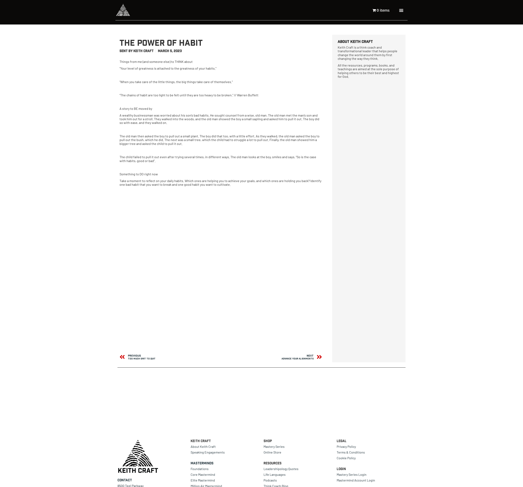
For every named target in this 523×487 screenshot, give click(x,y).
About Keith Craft (203, 446)
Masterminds (202, 463)
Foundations (200, 469)
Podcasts (270, 480)
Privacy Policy (346, 446)
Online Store (272, 452)
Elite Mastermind (203, 480)
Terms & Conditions (351, 452)
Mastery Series (274, 446)
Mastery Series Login (352, 474)
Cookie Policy (346, 458)
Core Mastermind (203, 474)
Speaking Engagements (208, 452)
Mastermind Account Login (356, 480)
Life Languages (275, 474)
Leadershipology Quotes (281, 469)
